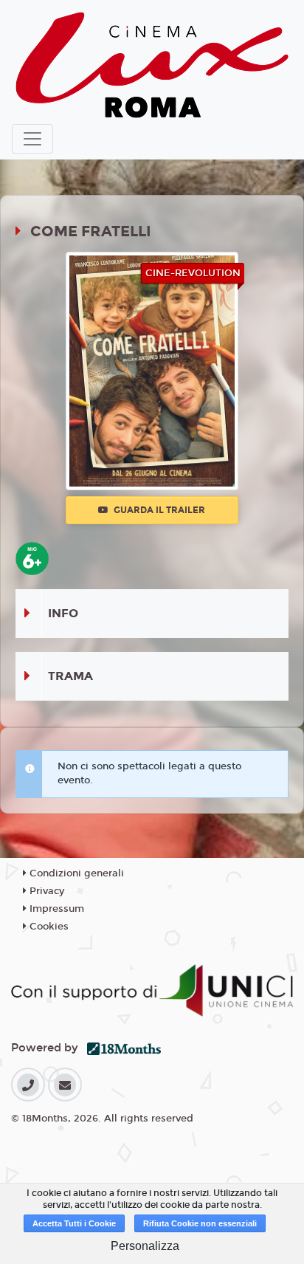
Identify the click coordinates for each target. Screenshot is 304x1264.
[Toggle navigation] (32, 139)
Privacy (45, 891)
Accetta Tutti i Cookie (74, 1223)
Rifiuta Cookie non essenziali (200, 1223)
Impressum (55, 909)
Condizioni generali (75, 873)
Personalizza (145, 1246)
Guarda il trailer (158, 510)
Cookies (48, 926)
